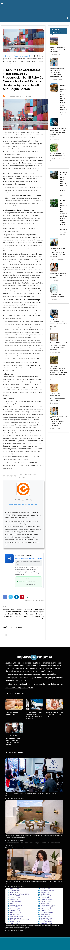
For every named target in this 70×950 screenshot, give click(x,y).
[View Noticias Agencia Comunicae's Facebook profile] (15, 499)
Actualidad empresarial (22, 56)
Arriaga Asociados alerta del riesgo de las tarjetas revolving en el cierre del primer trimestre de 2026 (33, 613)
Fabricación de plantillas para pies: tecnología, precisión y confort (58, 323)
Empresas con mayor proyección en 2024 (57, 295)
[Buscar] (68, 18)
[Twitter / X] (10, 597)
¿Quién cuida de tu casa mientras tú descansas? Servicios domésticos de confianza (58, 421)
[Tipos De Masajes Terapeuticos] (14, 704)
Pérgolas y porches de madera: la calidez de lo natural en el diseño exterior (63, 97)
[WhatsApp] (27, 597)
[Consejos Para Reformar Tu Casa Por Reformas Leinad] (54, 704)
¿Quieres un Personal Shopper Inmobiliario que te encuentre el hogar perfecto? (57, 252)
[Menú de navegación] (2, 4)
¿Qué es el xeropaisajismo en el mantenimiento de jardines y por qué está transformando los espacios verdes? (58, 371)
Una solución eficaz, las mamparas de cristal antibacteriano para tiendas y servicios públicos (13, 740)
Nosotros (51, 942)
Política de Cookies (28, 944)
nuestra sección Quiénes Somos (29, 668)
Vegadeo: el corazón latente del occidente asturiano (58, 49)
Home (7, 56)
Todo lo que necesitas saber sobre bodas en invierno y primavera (58, 156)
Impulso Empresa (21, 942)
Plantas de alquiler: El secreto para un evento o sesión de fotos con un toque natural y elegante (63, 215)
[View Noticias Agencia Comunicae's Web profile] (31, 499)
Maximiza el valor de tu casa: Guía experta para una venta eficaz (63, 181)
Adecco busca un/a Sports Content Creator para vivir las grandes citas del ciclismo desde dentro (12, 611)
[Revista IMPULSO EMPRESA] (35, 11)
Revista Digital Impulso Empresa (19, 688)
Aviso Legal (59, 942)
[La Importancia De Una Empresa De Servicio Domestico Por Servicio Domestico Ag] (34, 704)
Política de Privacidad (42, 944)
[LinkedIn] (16, 597)
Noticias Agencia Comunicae (23, 504)
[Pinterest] (22, 597)
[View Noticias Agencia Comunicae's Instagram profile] (19, 499)
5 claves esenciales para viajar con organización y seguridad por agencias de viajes (57, 72)
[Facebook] (5, 597)
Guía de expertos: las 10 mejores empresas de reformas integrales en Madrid (58, 346)
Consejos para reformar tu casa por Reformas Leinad (54, 714)
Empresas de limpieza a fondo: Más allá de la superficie (58, 276)
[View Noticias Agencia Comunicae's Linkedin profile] (27, 499)
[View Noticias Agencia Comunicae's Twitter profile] (23, 499)
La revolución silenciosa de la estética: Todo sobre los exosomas (57, 397)
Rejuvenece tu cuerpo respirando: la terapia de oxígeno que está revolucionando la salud (58, 132)
